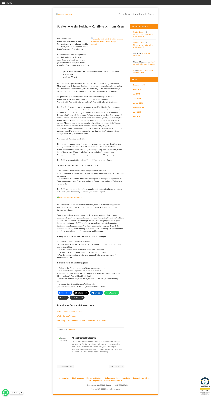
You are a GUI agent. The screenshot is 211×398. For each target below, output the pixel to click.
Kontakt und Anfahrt (94, 378)
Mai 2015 (136, 116)
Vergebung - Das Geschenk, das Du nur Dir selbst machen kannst (81, 321)
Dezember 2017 (139, 85)
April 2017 (137, 89)
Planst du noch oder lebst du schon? (70, 311)
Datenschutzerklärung (141, 378)
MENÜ (9, 2)
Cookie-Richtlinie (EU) (113, 380)
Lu (134, 70)
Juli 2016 (136, 94)
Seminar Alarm (64, 378)
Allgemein (71, 329)
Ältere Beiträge (116, 366)
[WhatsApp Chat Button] (5, 392)
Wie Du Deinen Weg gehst (66, 316)
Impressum (97, 380)
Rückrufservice (78, 378)
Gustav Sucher (138, 32)
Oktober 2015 (138, 107)
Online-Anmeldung (112, 378)
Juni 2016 (137, 98)
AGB (89, 380)
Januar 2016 (138, 103)
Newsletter (126, 378)
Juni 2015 (137, 112)
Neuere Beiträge (65, 366)
